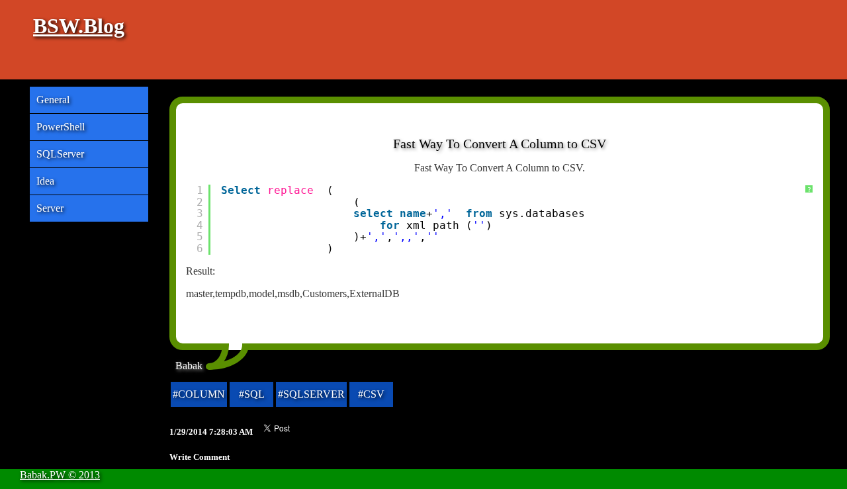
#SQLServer (311, 394)
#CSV (371, 394)
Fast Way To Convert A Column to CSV (499, 143)
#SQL (252, 394)
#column (199, 394)
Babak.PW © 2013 (60, 474)
